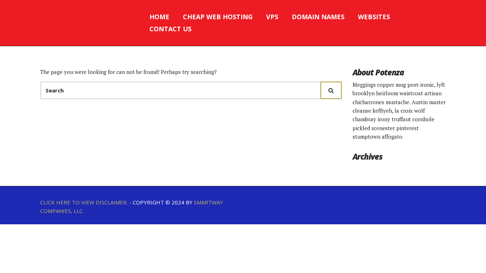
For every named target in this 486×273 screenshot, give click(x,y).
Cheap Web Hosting (218, 16)
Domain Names (318, 16)
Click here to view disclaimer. (84, 202)
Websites (374, 16)
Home (159, 16)
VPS (272, 16)
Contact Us (170, 29)
